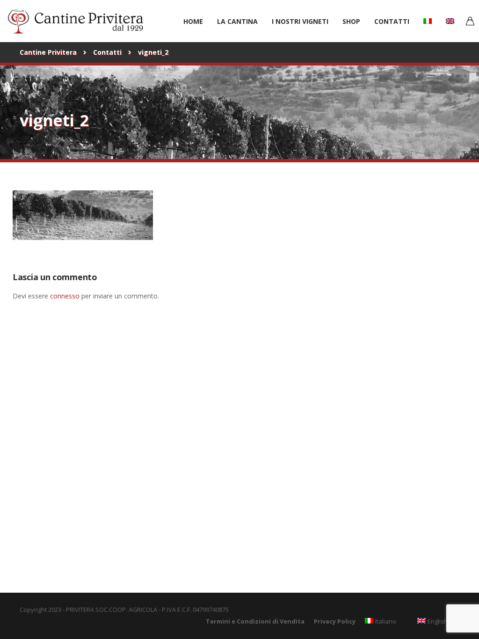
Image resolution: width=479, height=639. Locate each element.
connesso (65, 295)
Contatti (391, 21)
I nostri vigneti (300, 21)
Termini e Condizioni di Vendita (255, 621)
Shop (351, 21)
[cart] (470, 22)
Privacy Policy (335, 621)
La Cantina (237, 21)
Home (193, 21)
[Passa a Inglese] (450, 20)
